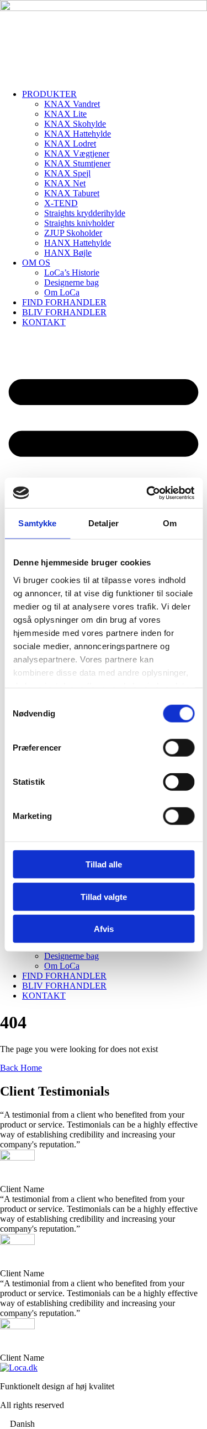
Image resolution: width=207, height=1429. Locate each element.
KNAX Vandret (72, 104)
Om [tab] (170, 523)
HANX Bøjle (68, 252)
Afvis (104, 929)
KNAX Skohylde (75, 123)
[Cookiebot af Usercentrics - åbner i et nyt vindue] (147, 493)
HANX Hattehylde (77, 242)
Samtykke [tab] (37, 523)
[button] (103, 1424)
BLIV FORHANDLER (64, 312)
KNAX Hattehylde (77, 133)
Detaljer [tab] (103, 523)
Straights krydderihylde (84, 213)
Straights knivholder (79, 223)
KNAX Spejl (67, 173)
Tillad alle (104, 864)
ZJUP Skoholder (73, 233)
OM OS (36, 262)
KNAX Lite (65, 113)
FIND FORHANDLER (64, 302)
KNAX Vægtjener (76, 153)
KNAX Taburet (71, 193)
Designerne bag (71, 282)
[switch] (178, 748)
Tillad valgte (104, 896)
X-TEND (61, 203)
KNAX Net (65, 183)
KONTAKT (44, 322)
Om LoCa (61, 292)
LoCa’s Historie (71, 272)
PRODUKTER (49, 94)
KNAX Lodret (70, 143)
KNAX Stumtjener (77, 163)
